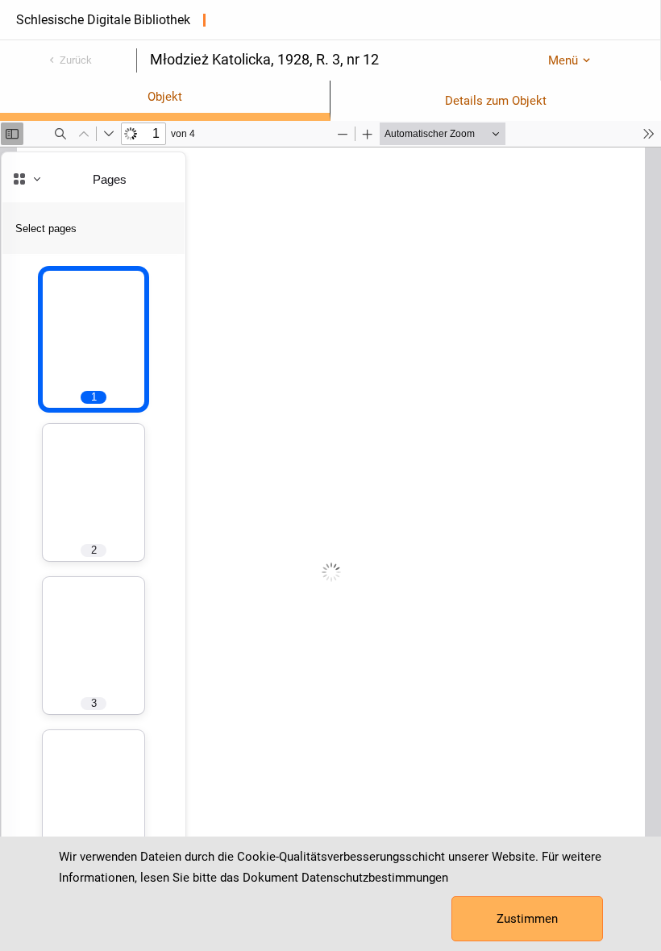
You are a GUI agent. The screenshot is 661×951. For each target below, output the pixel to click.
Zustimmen (527, 919)
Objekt (165, 96)
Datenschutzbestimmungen (374, 877)
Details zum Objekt (496, 100)
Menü (563, 60)
